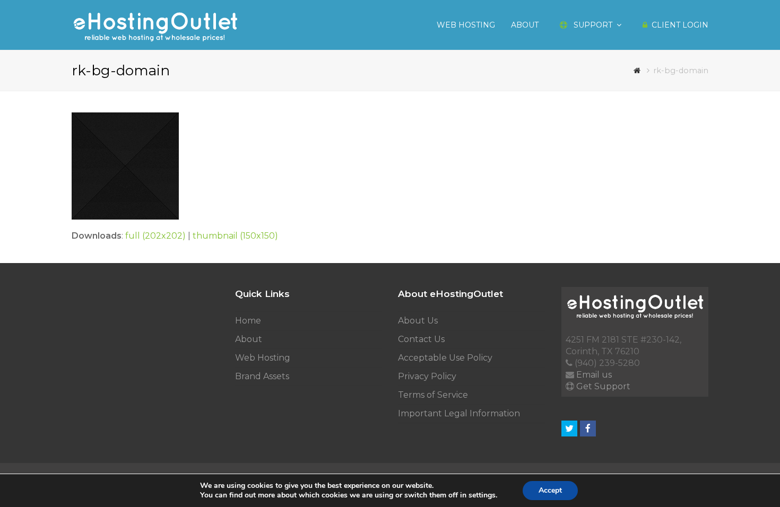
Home (248, 321)
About (248, 339)
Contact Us (421, 339)
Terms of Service (433, 395)
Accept (550, 490)
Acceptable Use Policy (445, 358)
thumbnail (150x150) (235, 236)
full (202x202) (155, 236)
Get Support (603, 386)
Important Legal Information (459, 413)
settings (482, 495)
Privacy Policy (427, 376)
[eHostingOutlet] (155, 24)
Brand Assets (262, 376)
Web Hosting (262, 358)
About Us (418, 321)
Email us (594, 375)
